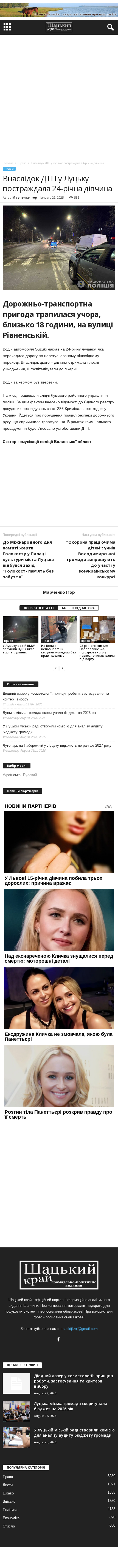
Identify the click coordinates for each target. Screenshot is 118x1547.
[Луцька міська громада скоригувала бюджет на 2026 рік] (16, 1411)
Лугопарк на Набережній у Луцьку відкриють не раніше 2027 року (57, 745)
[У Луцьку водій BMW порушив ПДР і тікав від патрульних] (20, 629)
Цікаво (8, 1493)
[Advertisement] (59, 96)
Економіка (11, 1518)
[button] (109, 27)
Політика (10, 1510)
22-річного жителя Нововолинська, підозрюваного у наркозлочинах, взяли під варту (97, 652)
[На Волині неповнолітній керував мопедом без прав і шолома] (59, 629)
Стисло (9, 1526)
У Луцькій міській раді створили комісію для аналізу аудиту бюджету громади (53, 729)
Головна (8, 163)
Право (9, 169)
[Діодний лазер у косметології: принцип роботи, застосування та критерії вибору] (16, 1383)
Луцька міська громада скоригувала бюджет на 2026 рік (49, 713)
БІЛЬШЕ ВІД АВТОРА (78, 608)
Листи (8, 1485)
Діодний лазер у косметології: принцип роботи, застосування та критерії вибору (56, 696)
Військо (9, 1501)
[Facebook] (59, 1340)
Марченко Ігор (24, 197)
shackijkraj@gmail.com (79, 1329)
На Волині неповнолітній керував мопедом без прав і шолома (58, 651)
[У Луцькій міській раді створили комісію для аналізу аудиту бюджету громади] (16, 1437)
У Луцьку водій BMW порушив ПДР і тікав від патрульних (19, 649)
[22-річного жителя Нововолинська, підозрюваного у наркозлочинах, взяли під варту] (97, 629)
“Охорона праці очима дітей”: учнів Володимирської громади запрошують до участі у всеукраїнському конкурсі (90, 559)
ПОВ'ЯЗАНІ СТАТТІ (39, 608)
